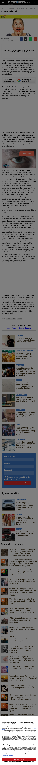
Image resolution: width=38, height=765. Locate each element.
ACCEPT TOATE (19, 759)
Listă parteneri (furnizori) (7, 755)
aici (22, 737)
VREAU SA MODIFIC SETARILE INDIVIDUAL (19, 762)
